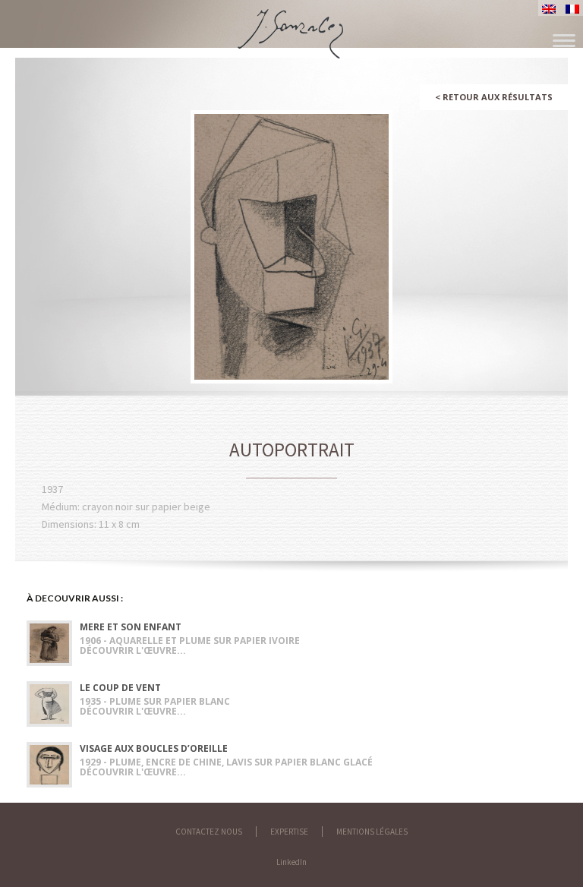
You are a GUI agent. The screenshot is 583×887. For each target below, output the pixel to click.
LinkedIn (291, 862)
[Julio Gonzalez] (292, 26)
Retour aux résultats (494, 97)
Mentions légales (372, 831)
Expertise (289, 831)
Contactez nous (208, 831)
